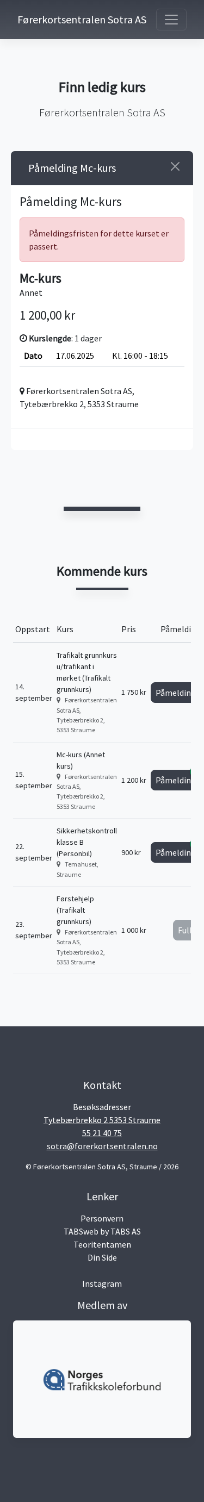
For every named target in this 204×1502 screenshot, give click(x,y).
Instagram (102, 1283)
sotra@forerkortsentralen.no (102, 1145)
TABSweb (81, 1231)
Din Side (102, 1257)
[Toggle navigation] (171, 19)
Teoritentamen (102, 1244)
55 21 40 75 (102, 1132)
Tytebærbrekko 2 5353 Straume (102, 1119)
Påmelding (178, 690)
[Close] (175, 166)
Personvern (102, 1218)
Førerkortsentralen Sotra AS (60, 19)
